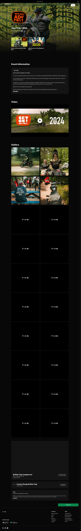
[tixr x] (3, 528)
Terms (66, 521)
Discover (53, 518)
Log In (73, 5)
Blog (52, 516)
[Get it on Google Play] (14, 522)
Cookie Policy (68, 513)
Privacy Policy (68, 516)
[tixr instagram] (5, 528)
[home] (4, 511)
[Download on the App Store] (5, 522)
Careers (53, 521)
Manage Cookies (68, 515)
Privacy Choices (68, 518)
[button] (78, 1)
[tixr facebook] (7, 528)
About (52, 515)
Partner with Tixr (54, 513)
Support (63, 484)
